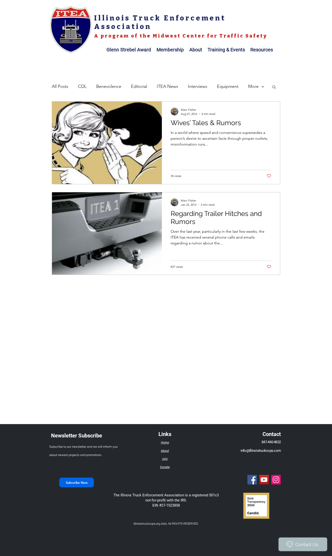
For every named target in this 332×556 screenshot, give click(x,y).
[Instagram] (276, 479)
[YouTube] (264, 479)
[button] (274, 87)
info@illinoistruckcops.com (261, 450)
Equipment (227, 86)
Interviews (197, 86)
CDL (82, 86)
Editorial (139, 86)
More (253, 86)
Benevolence (108, 86)
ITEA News (167, 86)
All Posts (60, 86)
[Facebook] (252, 479)
